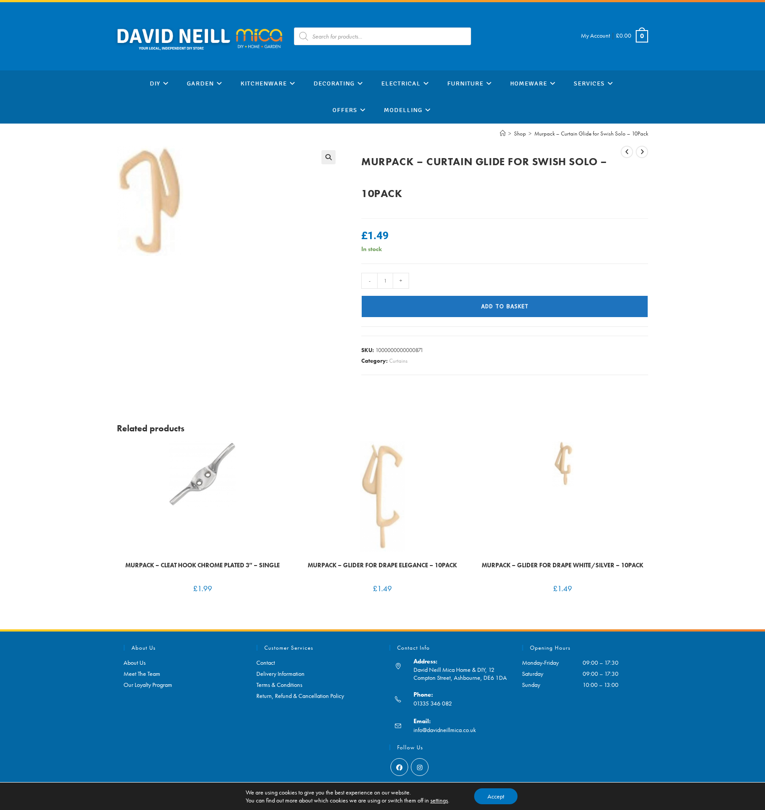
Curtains (398, 360)
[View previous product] (627, 152)
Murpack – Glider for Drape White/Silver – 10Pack (562, 565)
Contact (265, 663)
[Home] (503, 133)
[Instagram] (420, 767)
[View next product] (642, 152)
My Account (595, 35)
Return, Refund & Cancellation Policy (300, 696)
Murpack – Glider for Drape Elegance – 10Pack (382, 565)
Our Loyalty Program (148, 685)
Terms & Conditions (279, 685)
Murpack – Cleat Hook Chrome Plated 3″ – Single (202, 565)
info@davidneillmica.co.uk (444, 730)
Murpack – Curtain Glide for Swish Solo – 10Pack (591, 133)
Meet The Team (142, 674)
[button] (328, 157)
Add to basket (505, 306)
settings (439, 800)
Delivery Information (280, 674)
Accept (495, 796)
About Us (135, 663)
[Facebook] (399, 767)
